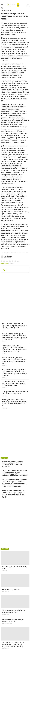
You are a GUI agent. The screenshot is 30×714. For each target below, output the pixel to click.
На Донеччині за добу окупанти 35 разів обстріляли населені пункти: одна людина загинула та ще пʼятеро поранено (14, 482)
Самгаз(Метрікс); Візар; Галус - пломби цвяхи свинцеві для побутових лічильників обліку (13, 644)
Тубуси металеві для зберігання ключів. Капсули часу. (13, 611)
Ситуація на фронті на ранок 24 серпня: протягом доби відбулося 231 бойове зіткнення (14, 383)
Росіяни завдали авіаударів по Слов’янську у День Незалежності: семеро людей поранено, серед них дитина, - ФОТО (14, 336)
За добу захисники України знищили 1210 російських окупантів (12, 464)
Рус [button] (28, 5)
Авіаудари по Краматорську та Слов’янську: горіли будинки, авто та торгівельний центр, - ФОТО (14, 493)
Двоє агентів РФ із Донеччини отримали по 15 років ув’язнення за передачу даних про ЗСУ (14, 325)
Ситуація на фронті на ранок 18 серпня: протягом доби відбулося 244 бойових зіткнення (15, 472)
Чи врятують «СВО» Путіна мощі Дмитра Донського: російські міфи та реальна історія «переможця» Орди (14, 402)
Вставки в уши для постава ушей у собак (14, 568)
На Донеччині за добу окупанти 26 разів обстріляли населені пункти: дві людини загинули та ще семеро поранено (14, 372)
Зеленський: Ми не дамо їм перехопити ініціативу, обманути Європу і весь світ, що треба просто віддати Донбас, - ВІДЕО (14, 348)
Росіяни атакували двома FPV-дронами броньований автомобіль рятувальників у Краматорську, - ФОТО (14, 360)
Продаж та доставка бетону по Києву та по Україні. (13, 620)
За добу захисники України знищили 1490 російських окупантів (15, 393)
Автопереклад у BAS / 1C (11, 589)
